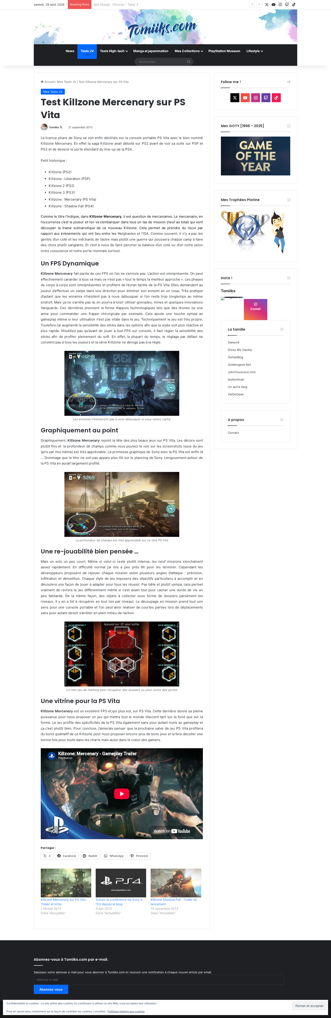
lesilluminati (236, 379)
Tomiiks (54, 127)
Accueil (48, 82)
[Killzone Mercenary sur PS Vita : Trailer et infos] (66, 883)
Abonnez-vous (51, 989)
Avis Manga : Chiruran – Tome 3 (116, 4)
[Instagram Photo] (232, 308)
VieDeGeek (236, 394)
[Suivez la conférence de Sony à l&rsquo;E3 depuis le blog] (121, 883)
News (70, 51)
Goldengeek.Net (239, 364)
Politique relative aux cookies (126, 1011)
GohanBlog (235, 357)
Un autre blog (237, 387)
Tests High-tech (112, 51)
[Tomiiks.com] (165, 26)
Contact (233, 432)
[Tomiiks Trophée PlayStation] (255, 252)
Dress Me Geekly (240, 350)
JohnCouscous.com (242, 372)
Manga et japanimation (150, 51)
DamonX (233, 342)
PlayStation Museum (224, 51)
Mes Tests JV (66, 82)
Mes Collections (187, 51)
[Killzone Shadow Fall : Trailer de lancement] (176, 883)
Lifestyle (253, 51)
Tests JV (87, 51)
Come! (255, 309)
